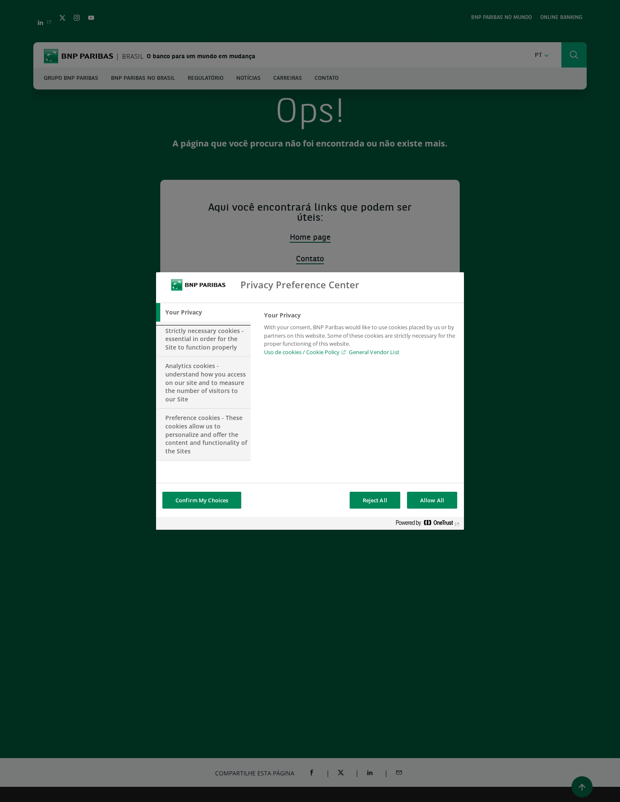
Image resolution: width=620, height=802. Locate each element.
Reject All (375, 500)
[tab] (203, 312)
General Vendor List (374, 352)
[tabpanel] (360, 336)
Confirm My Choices (201, 500)
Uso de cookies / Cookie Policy (302, 352)
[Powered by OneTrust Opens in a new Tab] (428, 524)
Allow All (432, 500)
